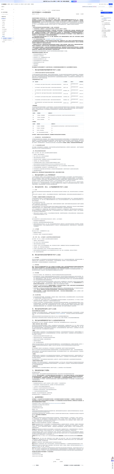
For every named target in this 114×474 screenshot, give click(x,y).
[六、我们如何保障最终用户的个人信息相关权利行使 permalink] (65, 320)
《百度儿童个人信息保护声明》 (61, 313)
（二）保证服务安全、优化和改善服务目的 (106, 21)
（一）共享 (103, 25)
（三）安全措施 (104, 35)
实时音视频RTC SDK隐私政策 (7, 38)
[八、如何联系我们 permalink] (44, 397)
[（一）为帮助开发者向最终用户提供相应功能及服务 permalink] (55, 72)
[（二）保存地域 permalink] (39, 264)
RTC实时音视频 (4, 12)
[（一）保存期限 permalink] (39, 257)
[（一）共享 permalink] (37, 189)
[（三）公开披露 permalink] (39, 229)
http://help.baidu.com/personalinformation (55, 403)
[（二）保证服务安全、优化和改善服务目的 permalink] (51, 137)
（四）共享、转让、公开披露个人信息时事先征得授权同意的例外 (106, 30)
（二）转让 (103, 27)
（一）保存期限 (104, 32)
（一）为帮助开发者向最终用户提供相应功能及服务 (106, 18)
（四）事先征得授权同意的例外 (106, 24)
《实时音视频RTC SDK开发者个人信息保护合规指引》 (54, 39)
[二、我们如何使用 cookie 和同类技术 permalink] (56, 174)
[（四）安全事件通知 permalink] (41, 294)
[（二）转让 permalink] (37, 217)
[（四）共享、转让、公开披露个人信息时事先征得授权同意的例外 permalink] (61, 237)
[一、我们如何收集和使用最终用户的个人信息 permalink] (61, 69)
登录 (107, 4)
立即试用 (111, 6)
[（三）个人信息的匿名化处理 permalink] (45, 145)
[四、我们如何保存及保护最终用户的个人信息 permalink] (61, 254)
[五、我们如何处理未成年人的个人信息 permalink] (57, 308)
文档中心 (2, 6)
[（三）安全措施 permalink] (39, 272)
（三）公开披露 (104, 28)
